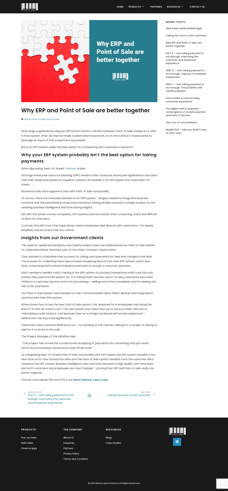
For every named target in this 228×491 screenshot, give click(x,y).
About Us (68, 437)
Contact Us (197, 6)
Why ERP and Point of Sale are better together (184, 44)
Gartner (71, 168)
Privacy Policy (71, 453)
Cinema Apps (29, 448)
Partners (156, 6)
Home (120, 6)
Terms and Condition (75, 459)
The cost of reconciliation (181, 122)
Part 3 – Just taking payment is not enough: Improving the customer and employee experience (184, 58)
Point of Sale (53, 119)
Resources (174, 6)
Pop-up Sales (29, 437)
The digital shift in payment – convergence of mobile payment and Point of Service (186, 112)
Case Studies (113, 443)
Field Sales (27, 443)
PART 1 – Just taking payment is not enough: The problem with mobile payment (185, 88)
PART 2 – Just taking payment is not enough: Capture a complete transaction (186, 74)
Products (135, 6)
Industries (69, 443)
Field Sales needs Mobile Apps (184, 28)
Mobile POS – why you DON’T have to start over (186, 131)
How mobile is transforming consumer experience (182, 99)
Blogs (109, 437)
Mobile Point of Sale (34, 119)
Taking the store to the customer (186, 35)
